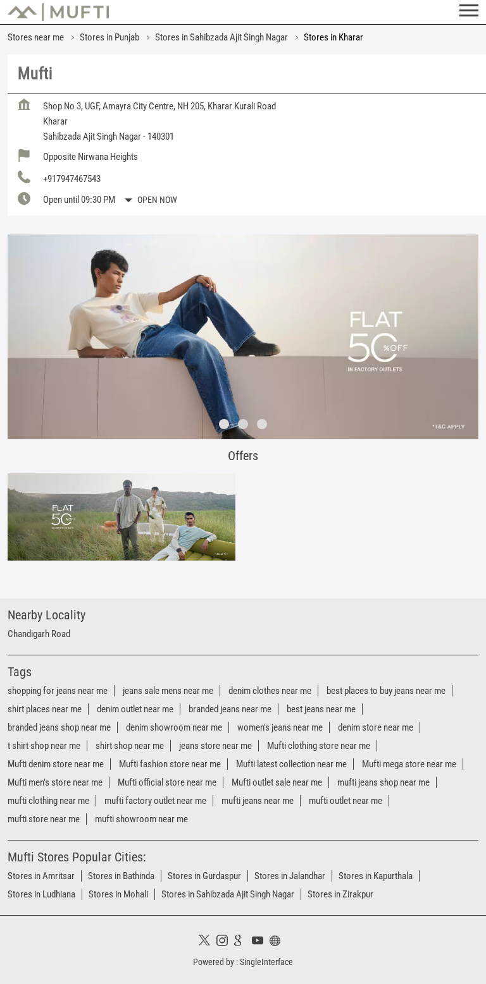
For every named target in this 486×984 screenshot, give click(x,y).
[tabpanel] (243, 336)
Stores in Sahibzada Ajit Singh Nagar (227, 894)
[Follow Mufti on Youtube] (261, 942)
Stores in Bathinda (121, 876)
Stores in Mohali (118, 894)
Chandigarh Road (39, 634)
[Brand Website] (278, 942)
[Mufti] (58, 12)
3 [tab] (262, 424)
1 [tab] (224, 424)
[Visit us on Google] (243, 942)
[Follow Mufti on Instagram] (225, 942)
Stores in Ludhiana (41, 894)
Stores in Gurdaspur (204, 876)
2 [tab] (243, 424)
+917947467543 (72, 179)
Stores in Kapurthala (376, 876)
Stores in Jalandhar (289, 876)
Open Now (157, 200)
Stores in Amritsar (41, 876)
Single (266, 962)
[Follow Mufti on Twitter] (207, 942)
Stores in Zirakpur (340, 894)
